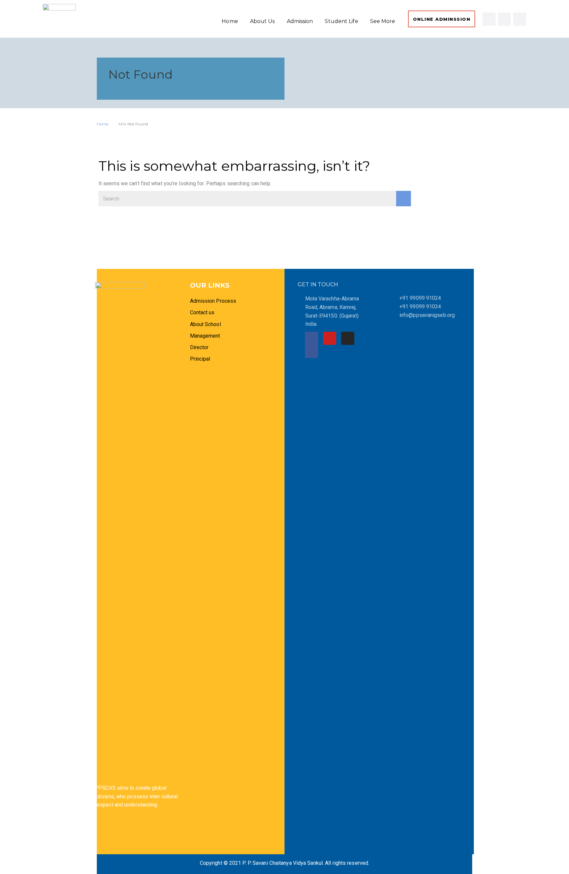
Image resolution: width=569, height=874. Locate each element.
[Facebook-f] (489, 19)
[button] (441, 19)
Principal (200, 359)
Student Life (341, 21)
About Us (262, 21)
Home (230, 21)
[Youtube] (519, 19)
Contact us (202, 312)
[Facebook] (311, 338)
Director (200, 347)
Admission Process (213, 301)
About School (205, 324)
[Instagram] (504, 19)
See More (382, 21)
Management (205, 336)
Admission (300, 21)
